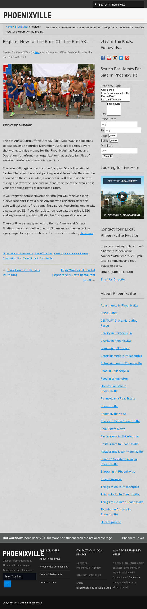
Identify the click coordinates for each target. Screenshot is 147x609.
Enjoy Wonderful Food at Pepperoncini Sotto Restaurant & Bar (73, 274)
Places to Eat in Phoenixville (120, 421)
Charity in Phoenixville (116, 340)
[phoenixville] (114, 104)
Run (19, 258)
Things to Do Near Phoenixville (122, 502)
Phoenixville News (114, 413)
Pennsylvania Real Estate (118, 398)
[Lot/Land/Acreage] (115, 99)
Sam (36, 52)
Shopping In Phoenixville (118, 471)
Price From (108, 119)
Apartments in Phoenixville (119, 305)
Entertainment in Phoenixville (121, 363)
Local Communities (88, 27)
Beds (104, 135)
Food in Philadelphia (115, 371)
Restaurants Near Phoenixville (122, 451)
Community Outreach (115, 348)
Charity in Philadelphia (116, 333)
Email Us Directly (113, 279)
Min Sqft (107, 145)
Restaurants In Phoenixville (120, 444)
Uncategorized (111, 522)
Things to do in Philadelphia (120, 486)
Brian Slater (109, 313)
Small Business (111, 479)
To (102, 130)
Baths (105, 140)
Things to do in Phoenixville (37, 258)
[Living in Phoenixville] (28, 18)
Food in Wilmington (114, 378)
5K (4, 253)
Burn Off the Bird (43, 253)
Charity (58, 253)
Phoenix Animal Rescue (75, 253)
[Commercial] (115, 90)
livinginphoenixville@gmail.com (94, 587)
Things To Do (110, 27)
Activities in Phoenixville (20, 253)
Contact (139, 27)
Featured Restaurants (51, 574)
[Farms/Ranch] (115, 96)
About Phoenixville (50, 558)
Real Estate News (113, 428)
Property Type (111, 85)
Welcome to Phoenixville (60, 27)
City (103, 114)
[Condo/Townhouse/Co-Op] (115, 93)
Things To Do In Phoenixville (120, 494)
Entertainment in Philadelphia (121, 355)
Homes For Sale (48, 582)
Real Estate (126, 27)
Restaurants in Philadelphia (120, 436)
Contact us (134, 577)
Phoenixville (9, 258)
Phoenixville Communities (54, 566)
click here (86, 233)
